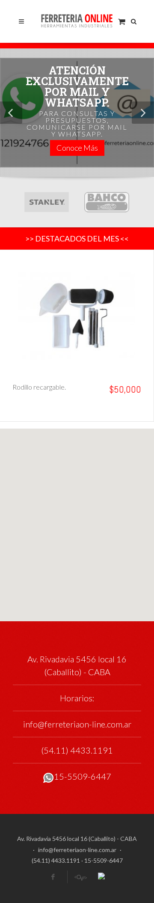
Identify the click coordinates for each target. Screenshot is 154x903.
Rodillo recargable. (39, 387)
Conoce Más (77, 147)
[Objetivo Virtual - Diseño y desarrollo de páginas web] (80, 877)
